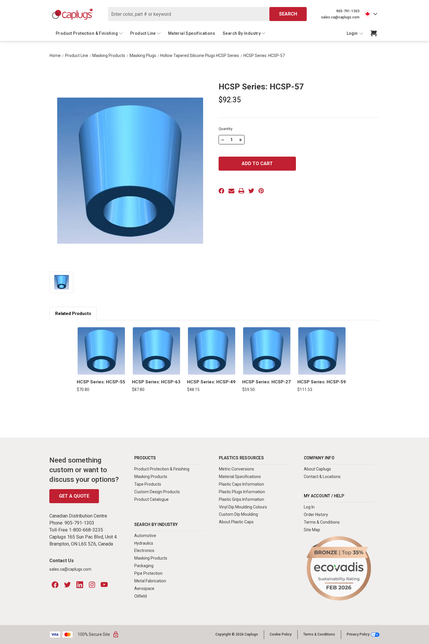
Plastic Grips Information (241, 499)
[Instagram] (91, 584)
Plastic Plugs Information (242, 491)
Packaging (144, 565)
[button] (339, 568)
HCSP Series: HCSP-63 (156, 382)
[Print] (241, 191)
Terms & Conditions (322, 522)
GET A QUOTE (74, 496)
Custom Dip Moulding (238, 514)
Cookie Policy (281, 634)
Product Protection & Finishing (87, 33)
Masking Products (150, 476)
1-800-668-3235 (86, 530)
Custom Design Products (157, 491)
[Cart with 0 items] (374, 33)
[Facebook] (221, 191)
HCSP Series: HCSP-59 (321, 382)
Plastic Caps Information (241, 484)
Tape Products (147, 484)
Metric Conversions (236, 469)
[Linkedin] (79, 584)
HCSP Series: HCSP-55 (101, 382)
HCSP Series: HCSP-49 (211, 382)
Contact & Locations (322, 476)
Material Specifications (191, 33)
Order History (316, 514)
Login (352, 33)
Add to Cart (101, 351)
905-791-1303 (348, 11)
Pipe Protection (148, 573)
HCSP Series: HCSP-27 (266, 382)
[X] (251, 191)
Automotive (145, 535)
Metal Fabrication (150, 581)
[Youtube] (104, 584)
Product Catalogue (151, 499)
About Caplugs (317, 469)
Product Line (143, 33)
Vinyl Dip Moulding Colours (243, 507)
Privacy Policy (358, 634)
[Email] (231, 191)
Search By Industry (242, 33)
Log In (309, 507)
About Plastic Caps (236, 522)
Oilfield (140, 596)
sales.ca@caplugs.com (340, 17)
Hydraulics (143, 543)
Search (288, 14)
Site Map (312, 529)
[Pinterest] (261, 191)
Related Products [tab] (73, 313)
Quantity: (226, 129)
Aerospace (144, 588)
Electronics (144, 550)
